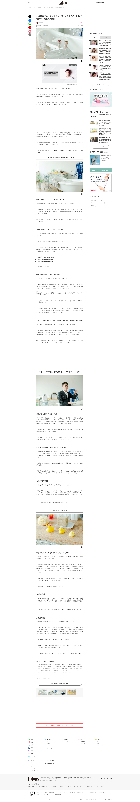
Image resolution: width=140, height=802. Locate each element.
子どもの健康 (83, 743)
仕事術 (48, 743)
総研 (32, 739)
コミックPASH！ (87, 786)
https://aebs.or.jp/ (58, 794)
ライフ (32, 760)
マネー (32, 764)
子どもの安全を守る (94, 200)
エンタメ (66, 739)
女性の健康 (45, 25)
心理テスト (92, 205)
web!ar (36, 786)
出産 (98, 743)
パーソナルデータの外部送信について (90, 799)
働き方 (48, 741)
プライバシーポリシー (103, 799)
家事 (31, 762)
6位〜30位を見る (101, 84)
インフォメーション (51, 760)
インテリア (33, 768)
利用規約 (80, 799)
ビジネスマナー (50, 745)
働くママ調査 (49, 748)
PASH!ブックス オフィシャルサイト (97, 786)
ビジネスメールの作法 (99, 202)
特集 (32, 742)
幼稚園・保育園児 (100, 745)
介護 (91, 202)
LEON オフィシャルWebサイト (72, 786)
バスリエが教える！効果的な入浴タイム (59, 725)
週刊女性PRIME (31, 786)
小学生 (98, 747)
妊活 (98, 741)
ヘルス (34, 7)
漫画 (32, 747)
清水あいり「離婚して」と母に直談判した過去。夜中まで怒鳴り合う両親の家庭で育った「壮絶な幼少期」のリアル (105, 59)
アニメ (65, 745)
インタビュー (103, 200)
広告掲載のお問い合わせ (101, 2)
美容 (31, 766)
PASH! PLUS (43, 786)
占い (32, 750)
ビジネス (49, 739)
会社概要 (110, 799)
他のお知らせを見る (100, 147)
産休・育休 (49, 747)
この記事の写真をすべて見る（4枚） (60, 683)
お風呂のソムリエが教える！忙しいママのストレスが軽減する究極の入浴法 (50, 7)
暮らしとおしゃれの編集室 (51, 786)
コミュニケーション (34, 770)
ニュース (33, 756)
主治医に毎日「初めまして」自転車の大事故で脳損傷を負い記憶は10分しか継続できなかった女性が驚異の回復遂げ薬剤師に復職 (105, 76)
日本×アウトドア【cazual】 (61, 786)
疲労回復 (39, 25)
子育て (98, 739)
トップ (29, 7)
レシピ (32, 753)
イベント (65, 747)
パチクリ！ (81, 786)
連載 (32, 745)
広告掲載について (51, 763)
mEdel (39, 786)
